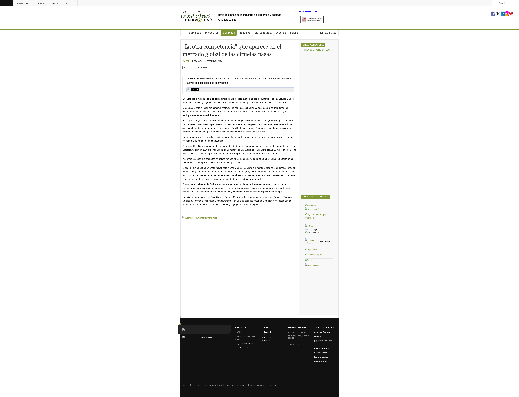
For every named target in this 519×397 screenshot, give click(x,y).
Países (294, 32)
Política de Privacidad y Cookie (298, 337)
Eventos (40, 3)
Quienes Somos (23, 3)
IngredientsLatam (320, 353)
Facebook (267, 332)
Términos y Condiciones (298, 332)
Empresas (195, 32)
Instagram (268, 337)
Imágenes (69, 3)
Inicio (6, 3)
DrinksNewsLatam (321, 357)
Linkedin (267, 340)
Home (184, 33)
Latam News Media (242, 348)
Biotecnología (263, 32)
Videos (55, 3)
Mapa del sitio (294, 345)
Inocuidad (245, 32)
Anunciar (326, 332)
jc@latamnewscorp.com (323, 341)
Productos (212, 32)
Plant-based (325, 242)
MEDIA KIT (318, 336)
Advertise (303, 11)
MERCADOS (229, 32)
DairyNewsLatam (320, 361)
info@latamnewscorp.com (245, 344)
